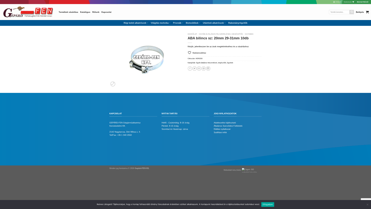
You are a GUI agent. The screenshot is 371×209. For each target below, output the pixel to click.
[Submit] (352, 12)
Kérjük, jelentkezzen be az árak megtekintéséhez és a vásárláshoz (218, 46)
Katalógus (85, 12)
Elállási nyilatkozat (222, 129)
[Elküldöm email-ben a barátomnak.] (199, 68)
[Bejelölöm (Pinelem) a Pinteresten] (204, 68)
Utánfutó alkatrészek (213, 23)
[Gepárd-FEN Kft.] (28, 12)
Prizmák (177, 23)
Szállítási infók (220, 132)
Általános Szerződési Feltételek (228, 126)
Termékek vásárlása (68, 12)
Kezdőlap (192, 34)
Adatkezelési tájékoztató (225, 122)
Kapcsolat (106, 12)
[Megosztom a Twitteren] (194, 68)
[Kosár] (367, 12)
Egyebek (249, 34)
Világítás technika (160, 23)
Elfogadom (268, 204)
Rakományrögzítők (237, 23)
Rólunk (95, 12)
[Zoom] (112, 84)
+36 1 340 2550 (124, 135)
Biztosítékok (192, 23)
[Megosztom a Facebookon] (190, 68)
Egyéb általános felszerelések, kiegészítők (221, 34)
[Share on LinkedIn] (208, 68)
